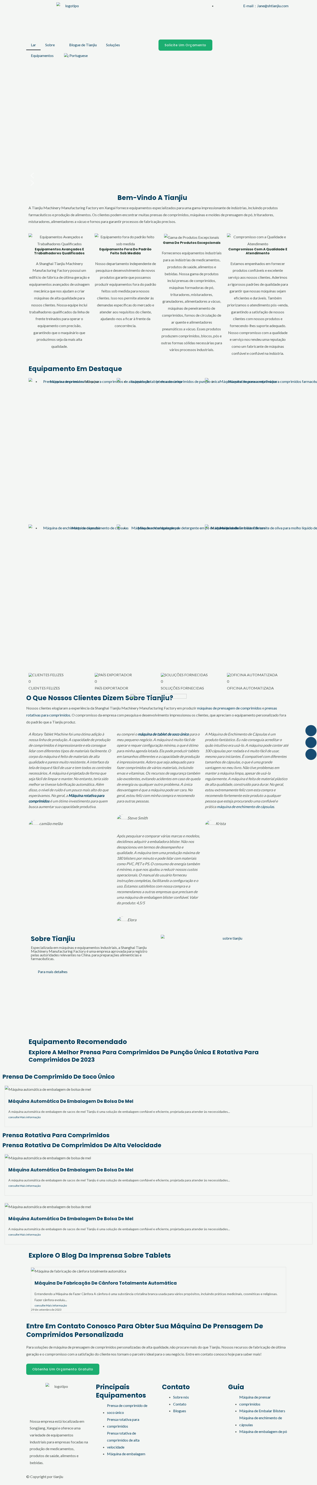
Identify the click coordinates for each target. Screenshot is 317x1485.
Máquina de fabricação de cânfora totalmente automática (106, 1283)
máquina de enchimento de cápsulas (245, 806)
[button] (158, 175)
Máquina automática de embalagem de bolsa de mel (70, 1101)
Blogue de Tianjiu (83, 45)
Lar (33, 45)
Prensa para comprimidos (63, 381)
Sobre (50, 45)
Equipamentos (42, 55)
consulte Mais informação (24, 1117)
